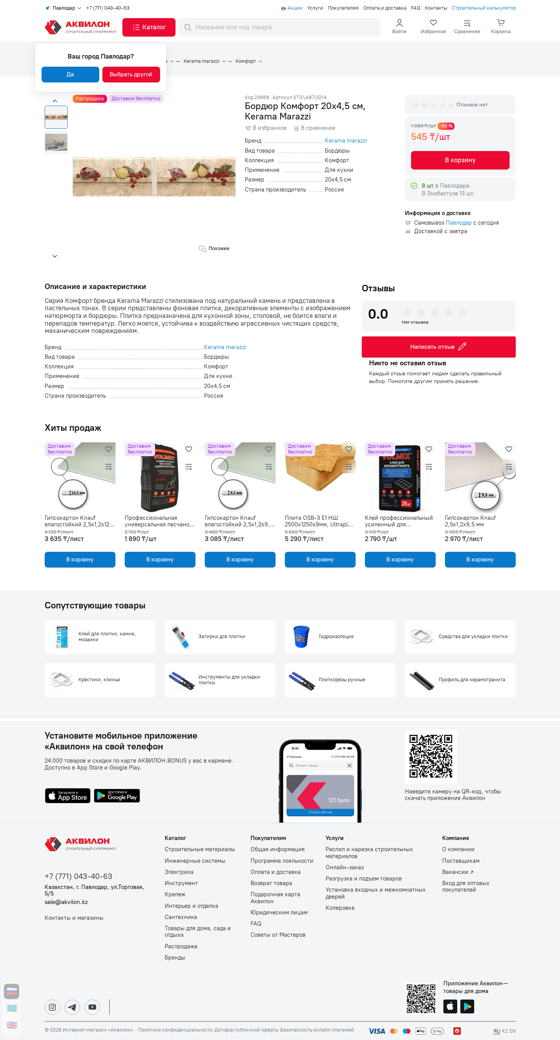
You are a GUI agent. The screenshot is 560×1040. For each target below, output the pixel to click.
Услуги (315, 8)
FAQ (415, 8)
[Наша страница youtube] (92, 1007)
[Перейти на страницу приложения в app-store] (68, 796)
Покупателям (343, 8)
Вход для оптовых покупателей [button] (466, 886)
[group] (434, 105)
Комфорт (246, 61)
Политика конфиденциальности (175, 1030)
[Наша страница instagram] (52, 1007)
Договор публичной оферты (246, 1030)
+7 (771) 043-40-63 (108, 8)
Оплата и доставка (384, 8)
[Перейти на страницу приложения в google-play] (117, 796)
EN (513, 1031)
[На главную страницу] (82, 844)
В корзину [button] (460, 160)
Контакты (436, 8)
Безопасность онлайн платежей (317, 1030)
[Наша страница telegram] (72, 1007)
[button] (149, 27)
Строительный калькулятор (484, 8)
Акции (295, 8)
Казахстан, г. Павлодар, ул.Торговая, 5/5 (94, 890)
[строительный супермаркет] (82, 27)
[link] (433, 27)
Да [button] (70, 74)
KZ (505, 1031)
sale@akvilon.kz (66, 902)
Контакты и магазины (74, 918)
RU (497, 1031)
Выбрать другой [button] (131, 74)
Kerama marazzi (201, 61)
